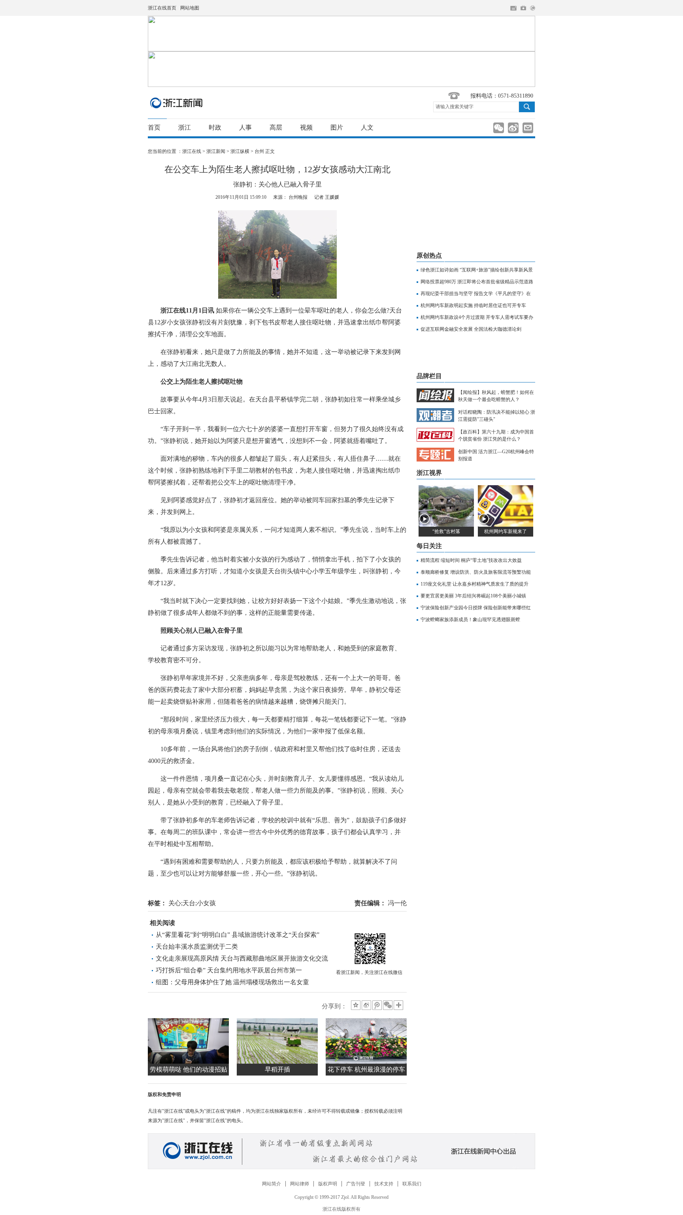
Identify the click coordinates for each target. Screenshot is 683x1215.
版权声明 (327, 1184)
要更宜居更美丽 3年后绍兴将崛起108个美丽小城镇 (473, 596)
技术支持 (383, 1184)
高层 (276, 127)
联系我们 (411, 1184)
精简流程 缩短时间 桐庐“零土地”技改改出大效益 (471, 560)
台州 (259, 151)
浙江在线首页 (162, 8)
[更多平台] (399, 1005)
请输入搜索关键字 (455, 106)
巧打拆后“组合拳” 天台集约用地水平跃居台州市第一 (229, 970)
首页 (154, 127)
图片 (336, 127)
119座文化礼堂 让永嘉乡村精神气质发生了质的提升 (474, 584)
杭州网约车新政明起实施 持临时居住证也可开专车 (473, 305)
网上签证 (532, 8)
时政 (215, 127)
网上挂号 (523, 8)
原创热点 (429, 255)
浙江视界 (429, 472)
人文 (367, 127)
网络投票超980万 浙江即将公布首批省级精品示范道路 (477, 281)
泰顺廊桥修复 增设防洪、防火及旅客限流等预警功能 (476, 572)
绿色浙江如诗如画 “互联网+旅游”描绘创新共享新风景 (477, 270)
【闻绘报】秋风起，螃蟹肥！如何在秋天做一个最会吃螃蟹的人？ (496, 396)
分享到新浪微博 (513, 127)
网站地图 (189, 8)
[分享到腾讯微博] (377, 1005)
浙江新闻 (177, 103)
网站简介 (271, 1184)
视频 (306, 127)
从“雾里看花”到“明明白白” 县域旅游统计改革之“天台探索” (237, 934)
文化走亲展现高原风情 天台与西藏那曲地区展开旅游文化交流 (242, 958)
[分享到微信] (387, 1005)
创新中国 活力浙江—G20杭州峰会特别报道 (496, 455)
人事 (245, 127)
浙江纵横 (239, 151)
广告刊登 (355, 1184)
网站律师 (299, 1184)
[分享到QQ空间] (355, 1005)
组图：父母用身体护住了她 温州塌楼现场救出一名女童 (232, 982)
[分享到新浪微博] (366, 1005)
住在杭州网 (513, 8)
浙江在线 (191, 151)
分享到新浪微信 (498, 127)
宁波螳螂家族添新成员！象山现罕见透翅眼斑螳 (470, 619)
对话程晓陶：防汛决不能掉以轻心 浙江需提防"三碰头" (496, 415)
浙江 (184, 127)
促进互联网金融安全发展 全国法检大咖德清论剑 (471, 329)
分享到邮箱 (528, 127)
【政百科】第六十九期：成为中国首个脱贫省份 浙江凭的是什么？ (496, 435)
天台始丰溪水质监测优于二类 (197, 946)
